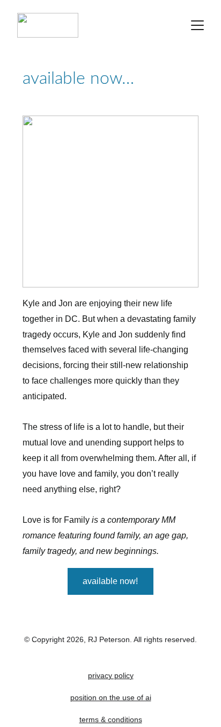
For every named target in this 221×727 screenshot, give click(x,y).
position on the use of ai (110, 697)
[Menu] (197, 25)
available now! (110, 581)
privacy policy (111, 675)
